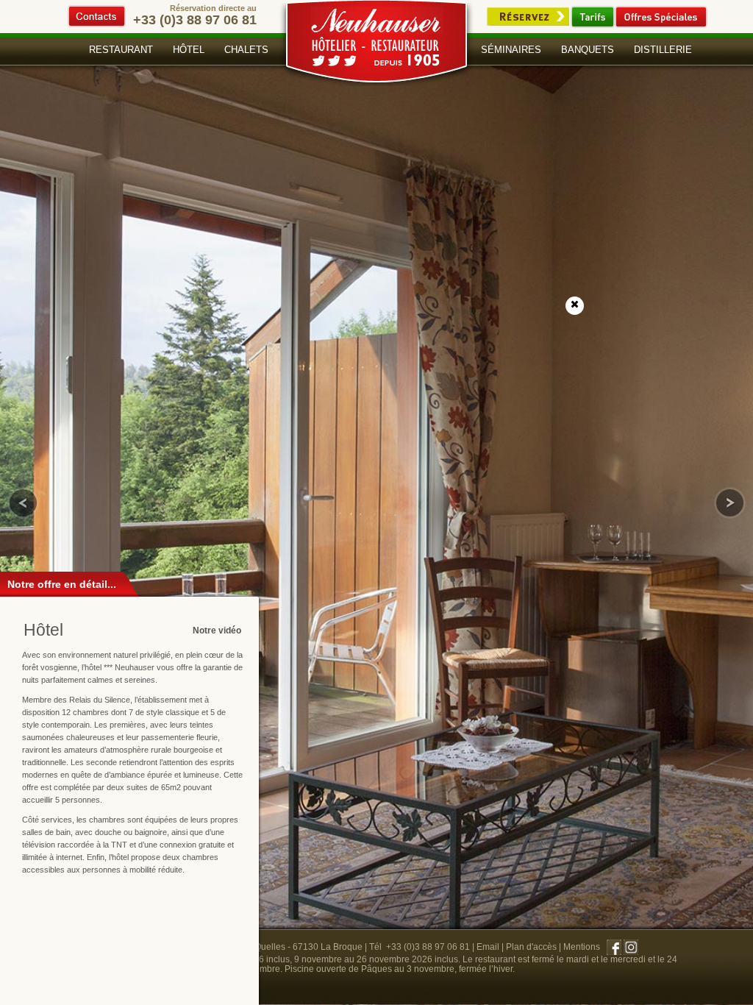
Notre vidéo (217, 630)
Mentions (581, 947)
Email (488, 947)
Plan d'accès (531, 947)
